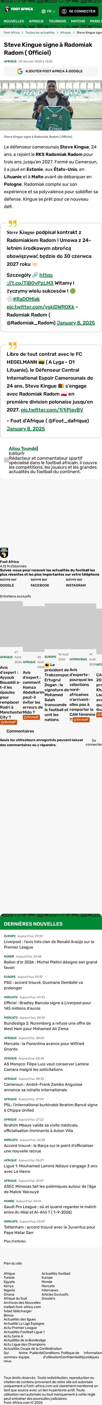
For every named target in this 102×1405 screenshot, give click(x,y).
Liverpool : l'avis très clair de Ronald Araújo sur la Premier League (49, 944)
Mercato (48, 1286)
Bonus (9, 1315)
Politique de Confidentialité (72, 1355)
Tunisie (9, 1278)
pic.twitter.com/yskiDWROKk (40, 307)
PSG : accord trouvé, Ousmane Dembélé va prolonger (43, 985)
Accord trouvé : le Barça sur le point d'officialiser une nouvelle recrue (48, 1148)
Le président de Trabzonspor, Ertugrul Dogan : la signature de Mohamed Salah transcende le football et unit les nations (57, 692)
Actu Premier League (20, 1328)
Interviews (50, 1290)
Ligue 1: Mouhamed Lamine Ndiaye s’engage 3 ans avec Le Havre (50, 1169)
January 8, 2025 (76, 323)
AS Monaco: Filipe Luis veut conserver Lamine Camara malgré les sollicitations (46, 1067)
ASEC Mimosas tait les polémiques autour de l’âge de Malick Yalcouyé (50, 1189)
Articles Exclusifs (55, 1295)
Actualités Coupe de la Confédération (33, 1349)
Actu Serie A (13, 1336)
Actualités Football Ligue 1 (24, 1332)
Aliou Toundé (23, 448)
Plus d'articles (15, 1241)
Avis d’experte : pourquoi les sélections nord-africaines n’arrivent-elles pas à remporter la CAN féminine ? (82, 694)
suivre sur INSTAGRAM (76, 582)
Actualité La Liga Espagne (24, 1324)
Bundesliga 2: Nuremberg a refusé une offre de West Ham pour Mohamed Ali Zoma (47, 1026)
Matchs (78, 21)
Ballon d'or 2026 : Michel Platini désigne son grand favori (50, 965)
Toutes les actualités (40, 32)
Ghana (9, 1295)
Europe (47, 1278)
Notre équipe (24, 1355)
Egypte (9, 1282)
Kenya (9, 1286)
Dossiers (48, 1299)
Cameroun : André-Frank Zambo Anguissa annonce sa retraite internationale (43, 1087)
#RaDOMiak (26, 299)
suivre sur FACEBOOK (40, 582)
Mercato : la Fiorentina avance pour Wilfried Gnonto (44, 1046)
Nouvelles (14, 21)
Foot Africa (12, 32)
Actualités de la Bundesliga (25, 1340)
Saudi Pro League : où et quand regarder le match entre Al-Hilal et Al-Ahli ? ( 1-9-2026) (50, 1209)
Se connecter (82, 11)
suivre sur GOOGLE (8, 582)
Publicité (36, 1353)
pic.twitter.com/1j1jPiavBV (52, 410)
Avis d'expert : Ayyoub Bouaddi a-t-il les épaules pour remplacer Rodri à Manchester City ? (11, 692)
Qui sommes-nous (11, 1357)
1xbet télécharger (18, 1311)
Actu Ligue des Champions (25, 1345)
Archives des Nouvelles (22, 1303)
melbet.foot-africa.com (22, 1307)
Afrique (36, 21)
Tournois (57, 21)
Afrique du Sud (15, 1299)
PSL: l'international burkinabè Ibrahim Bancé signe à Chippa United (51, 1107)
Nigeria (9, 1290)
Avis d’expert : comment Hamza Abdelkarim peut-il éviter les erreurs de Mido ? (33, 692)
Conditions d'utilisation (52, 1355)
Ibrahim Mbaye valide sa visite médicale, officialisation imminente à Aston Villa (41, 1128)
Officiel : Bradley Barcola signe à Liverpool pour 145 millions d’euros (47, 1005)
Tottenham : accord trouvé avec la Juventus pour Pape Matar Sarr (49, 1230)
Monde (47, 1282)
